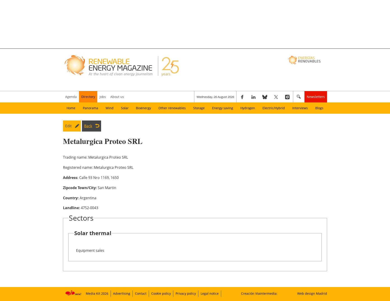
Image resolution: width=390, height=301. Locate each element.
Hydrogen (247, 108)
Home (71, 108)
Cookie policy (161, 293)
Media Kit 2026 (97, 293)
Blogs (319, 108)
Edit (68, 125)
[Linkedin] (253, 96)
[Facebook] (242, 96)
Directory (88, 97)
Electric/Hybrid (273, 108)
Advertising (121, 293)
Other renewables (172, 108)
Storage (199, 108)
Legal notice (210, 293)
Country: (71, 197)
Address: (70, 177)
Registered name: (78, 167)
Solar (125, 108)
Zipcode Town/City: (80, 187)
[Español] (305, 59)
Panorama (90, 108)
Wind (110, 108)
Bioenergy (143, 108)
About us (117, 97)
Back (88, 125)
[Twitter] (276, 96)
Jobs (103, 97)
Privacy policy (186, 293)
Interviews (300, 108)
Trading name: (75, 157)
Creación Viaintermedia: (259, 293)
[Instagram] (287, 96)
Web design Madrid (312, 293)
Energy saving (222, 108)
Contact (140, 293)
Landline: (71, 207)
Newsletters (316, 97)
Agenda (71, 97)
